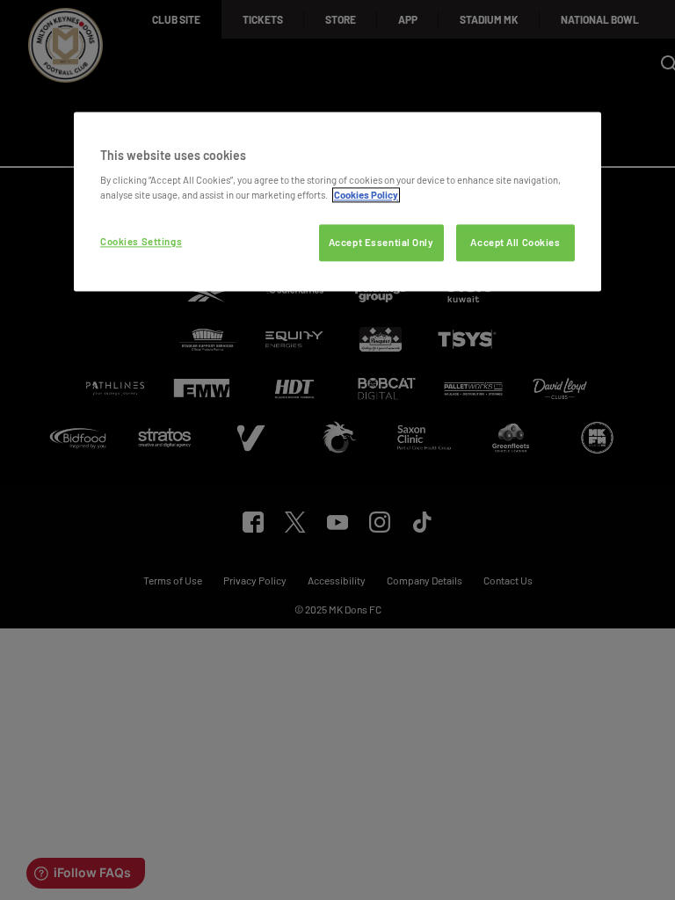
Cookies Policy (366, 195)
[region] (337, 202)
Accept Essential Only (381, 243)
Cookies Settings (141, 242)
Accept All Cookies (515, 243)
